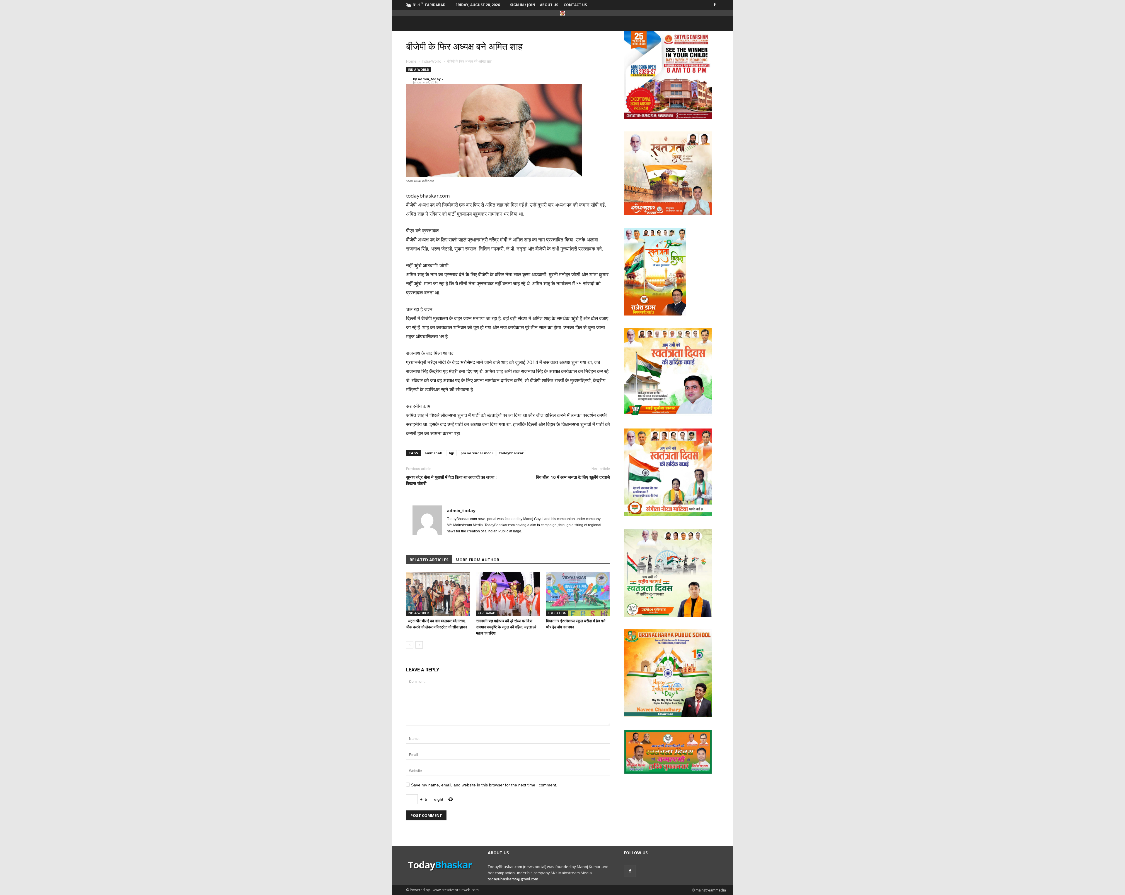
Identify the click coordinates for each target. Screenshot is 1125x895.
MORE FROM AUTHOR (477, 560)
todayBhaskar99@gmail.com (513, 879)
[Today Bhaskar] (562, 13)
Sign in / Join (522, 4)
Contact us (575, 4)
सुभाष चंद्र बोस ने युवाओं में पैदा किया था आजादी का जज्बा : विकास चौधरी (451, 480)
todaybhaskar (511, 453)
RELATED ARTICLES (429, 560)
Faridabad (486, 613)
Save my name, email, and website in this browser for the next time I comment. (484, 785)
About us (549, 4)
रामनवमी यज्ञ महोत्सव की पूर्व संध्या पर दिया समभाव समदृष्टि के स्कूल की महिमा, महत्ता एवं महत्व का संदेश (506, 627)
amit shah (433, 453)
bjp (451, 453)
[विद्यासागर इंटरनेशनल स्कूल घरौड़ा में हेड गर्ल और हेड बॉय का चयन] (578, 594)
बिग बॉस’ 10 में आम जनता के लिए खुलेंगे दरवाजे (573, 477)
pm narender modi (477, 453)
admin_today (429, 79)
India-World (418, 70)
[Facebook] (714, 4)
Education (557, 613)
